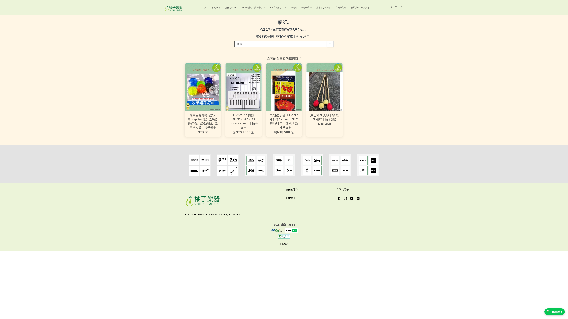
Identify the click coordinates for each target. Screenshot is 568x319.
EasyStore (234, 214)
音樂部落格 (341, 7)
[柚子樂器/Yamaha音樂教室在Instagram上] (345, 199)
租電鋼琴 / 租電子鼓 (300, 7)
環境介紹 (216, 7)
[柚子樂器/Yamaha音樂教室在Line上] (358, 199)
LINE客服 (291, 198)
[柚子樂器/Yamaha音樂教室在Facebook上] (339, 199)
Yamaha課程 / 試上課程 (251, 7)
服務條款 (284, 244)
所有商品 (229, 7)
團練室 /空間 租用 (278, 7)
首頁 (204, 7)
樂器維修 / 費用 (323, 7)
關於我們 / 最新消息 (360, 7)
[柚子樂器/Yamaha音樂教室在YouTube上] (352, 199)
